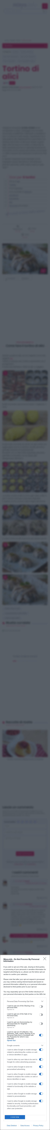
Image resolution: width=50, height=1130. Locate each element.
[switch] (41, 1006)
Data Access (25, 1125)
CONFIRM (15, 1117)
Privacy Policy (38, 1125)
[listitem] (25, 1001)
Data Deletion (12, 1125)
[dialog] (25, 1042)
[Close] (45, 959)
